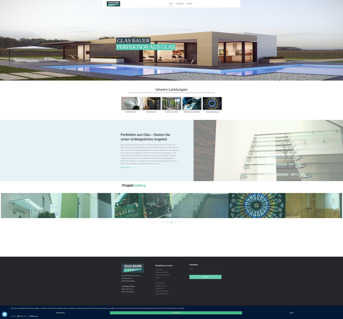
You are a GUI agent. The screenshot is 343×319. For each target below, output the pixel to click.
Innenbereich (159, 288)
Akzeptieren (176, 313)
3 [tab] (171, 222)
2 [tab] (167, 222)
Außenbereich (159, 283)
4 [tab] (175, 222)
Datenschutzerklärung (162, 275)
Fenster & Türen (160, 285)
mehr (292, 313)
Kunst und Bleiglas (161, 293)
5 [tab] (180, 222)
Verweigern (60, 313)
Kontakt (157, 277)
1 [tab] (162, 222)
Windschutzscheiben (162, 291)
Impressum (158, 269)
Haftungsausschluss (161, 272)
